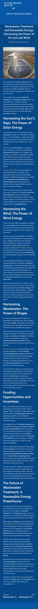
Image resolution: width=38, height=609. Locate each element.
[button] (13, 8)
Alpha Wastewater (9, 524)
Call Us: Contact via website (19, 13)
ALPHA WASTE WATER (13, 4)
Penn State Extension (25, 248)
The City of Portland (9, 170)
